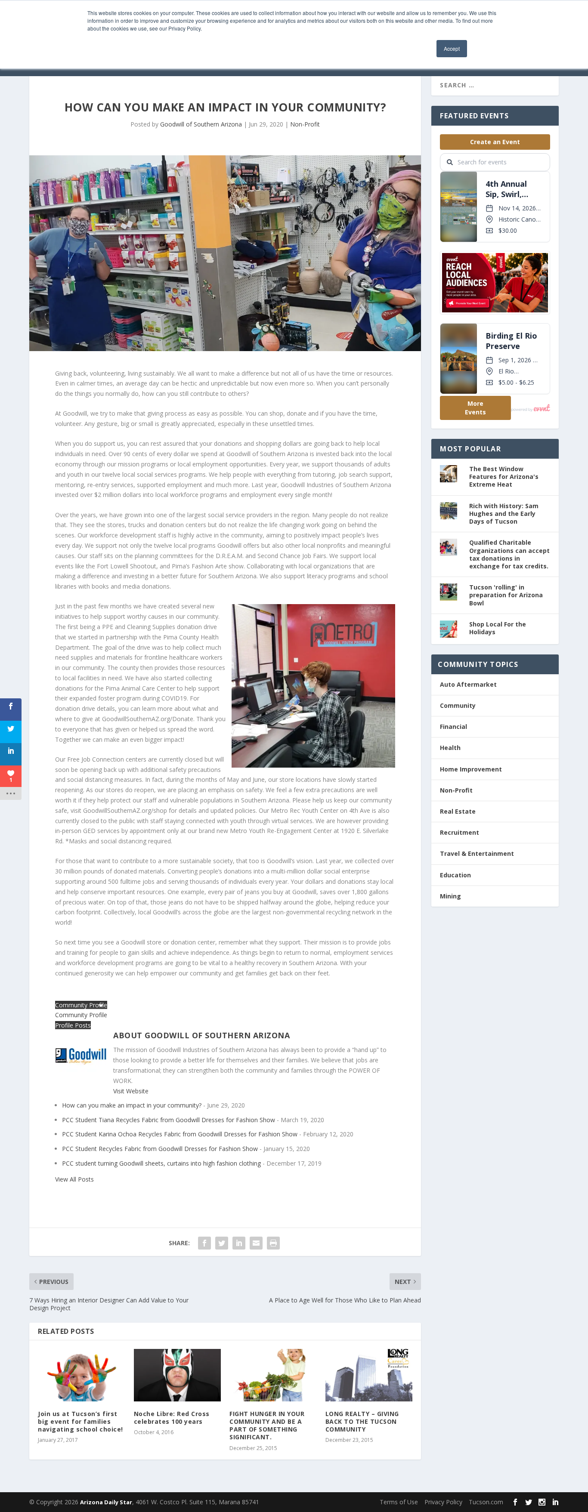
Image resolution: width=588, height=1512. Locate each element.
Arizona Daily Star (106, 1502)
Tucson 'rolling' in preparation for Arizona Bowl (506, 595)
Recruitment (459, 832)
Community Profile (81, 1015)
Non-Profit (305, 124)
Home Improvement (471, 769)
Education (455, 875)
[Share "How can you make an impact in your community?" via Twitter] (221, 1243)
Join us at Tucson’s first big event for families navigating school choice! (80, 1421)
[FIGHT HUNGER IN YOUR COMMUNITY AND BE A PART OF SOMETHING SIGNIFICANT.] (273, 1375)
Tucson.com (486, 1502)
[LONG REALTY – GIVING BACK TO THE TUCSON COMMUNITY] (369, 1375)
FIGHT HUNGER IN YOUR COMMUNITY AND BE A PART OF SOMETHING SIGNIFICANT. (266, 1425)
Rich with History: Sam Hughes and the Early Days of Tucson (503, 513)
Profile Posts (73, 1025)
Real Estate (458, 811)
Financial (453, 726)
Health (450, 748)
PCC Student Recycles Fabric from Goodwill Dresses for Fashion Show (160, 1149)
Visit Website (131, 1091)
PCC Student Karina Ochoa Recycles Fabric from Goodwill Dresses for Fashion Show (179, 1134)
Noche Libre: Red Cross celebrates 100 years (172, 1418)
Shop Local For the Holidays (497, 628)
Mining (450, 896)
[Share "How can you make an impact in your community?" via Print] (273, 1243)
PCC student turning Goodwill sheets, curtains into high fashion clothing (161, 1163)
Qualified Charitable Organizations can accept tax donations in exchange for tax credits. (509, 554)
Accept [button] (452, 48)
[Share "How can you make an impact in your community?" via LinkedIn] (239, 1243)
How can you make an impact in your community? (131, 1105)
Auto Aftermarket (468, 684)
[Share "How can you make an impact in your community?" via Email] (256, 1243)
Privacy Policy (443, 1502)
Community (458, 705)
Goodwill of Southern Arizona (201, 124)
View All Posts (74, 1179)
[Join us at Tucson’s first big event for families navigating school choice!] (81, 1375)
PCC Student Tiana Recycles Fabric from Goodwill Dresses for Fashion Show (168, 1120)
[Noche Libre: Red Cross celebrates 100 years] (177, 1375)
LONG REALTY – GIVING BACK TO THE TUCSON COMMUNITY (362, 1421)
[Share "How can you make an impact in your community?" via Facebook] (204, 1243)
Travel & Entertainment (477, 853)
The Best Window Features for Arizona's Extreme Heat (503, 476)
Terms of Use (399, 1502)
